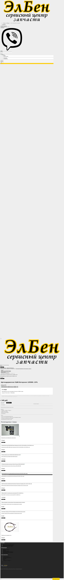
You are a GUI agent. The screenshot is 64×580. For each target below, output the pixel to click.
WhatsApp (4, 558)
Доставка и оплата (6, 549)
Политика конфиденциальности (8, 551)
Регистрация (6, 56)
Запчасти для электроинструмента (8, 544)
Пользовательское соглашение (8, 552)
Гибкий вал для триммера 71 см (6, 535)
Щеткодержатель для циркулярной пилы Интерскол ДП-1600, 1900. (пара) (12, 476)
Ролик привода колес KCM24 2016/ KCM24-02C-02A (9, 456)
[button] (56, 579)
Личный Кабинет (5, 553)
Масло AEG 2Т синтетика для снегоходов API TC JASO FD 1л (10, 494)
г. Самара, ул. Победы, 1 (7, 560)
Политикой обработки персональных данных (23, 368)
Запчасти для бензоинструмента (8, 545)
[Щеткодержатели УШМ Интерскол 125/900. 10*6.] (9, 386)
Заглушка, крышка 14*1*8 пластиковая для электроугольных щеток (11, 513)
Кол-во (2, 402)
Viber (4, 559)
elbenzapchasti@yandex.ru (7, 557)
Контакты (4, 550)
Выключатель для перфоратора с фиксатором (8, 437)
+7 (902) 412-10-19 (6, 556)
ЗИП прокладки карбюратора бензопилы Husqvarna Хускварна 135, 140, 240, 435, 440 (14, 485)
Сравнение (6, 58)
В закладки (3, 404)
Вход (5, 55)
